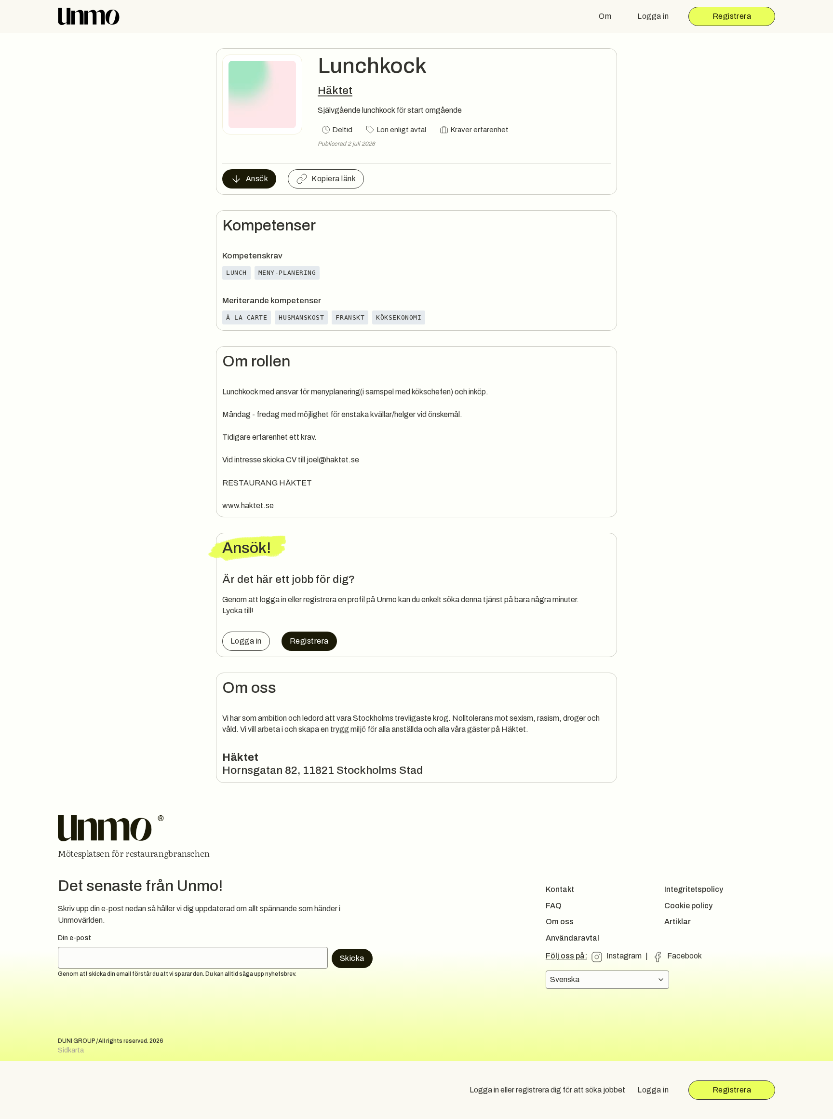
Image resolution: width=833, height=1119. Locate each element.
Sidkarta (71, 1050)
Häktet (335, 90)
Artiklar (677, 921)
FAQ (554, 906)
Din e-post (74, 938)
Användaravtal (572, 938)
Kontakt (560, 889)
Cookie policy (688, 906)
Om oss (560, 921)
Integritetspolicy (693, 889)
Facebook (684, 956)
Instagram (624, 956)
